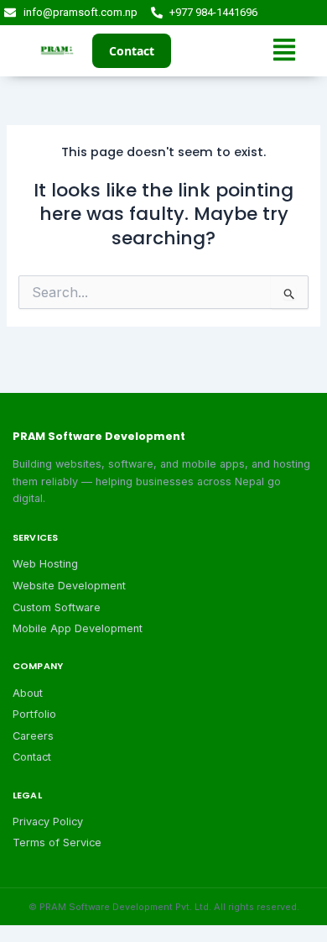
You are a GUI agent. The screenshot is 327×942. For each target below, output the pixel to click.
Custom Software (57, 607)
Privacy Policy (48, 821)
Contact (131, 51)
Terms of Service (57, 842)
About (28, 693)
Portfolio (34, 714)
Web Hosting (45, 563)
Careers (33, 736)
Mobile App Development (78, 628)
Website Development (69, 585)
